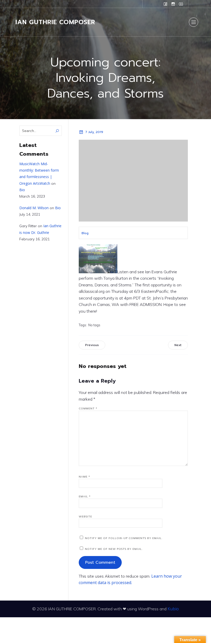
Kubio (173, 609)
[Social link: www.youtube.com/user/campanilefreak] (181, 4)
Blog (85, 233)
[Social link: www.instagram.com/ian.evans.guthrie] (173, 4)
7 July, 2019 (94, 132)
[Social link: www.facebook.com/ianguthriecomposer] (165, 4)
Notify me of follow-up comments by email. (123, 538)
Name (84, 476)
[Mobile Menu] (193, 22)
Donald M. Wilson (34, 207)
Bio (22, 189)
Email (85, 496)
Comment (88, 408)
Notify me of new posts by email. (114, 549)
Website (85, 516)
